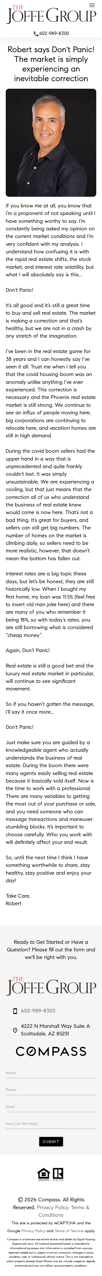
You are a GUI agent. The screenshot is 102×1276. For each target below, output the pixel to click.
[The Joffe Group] (51, 25)
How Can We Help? (22, 1124)
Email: (10, 1107)
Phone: (11, 1090)
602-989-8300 (51, 33)
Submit (51, 1141)
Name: (11, 1073)
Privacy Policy (52, 1207)
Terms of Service (69, 1231)
